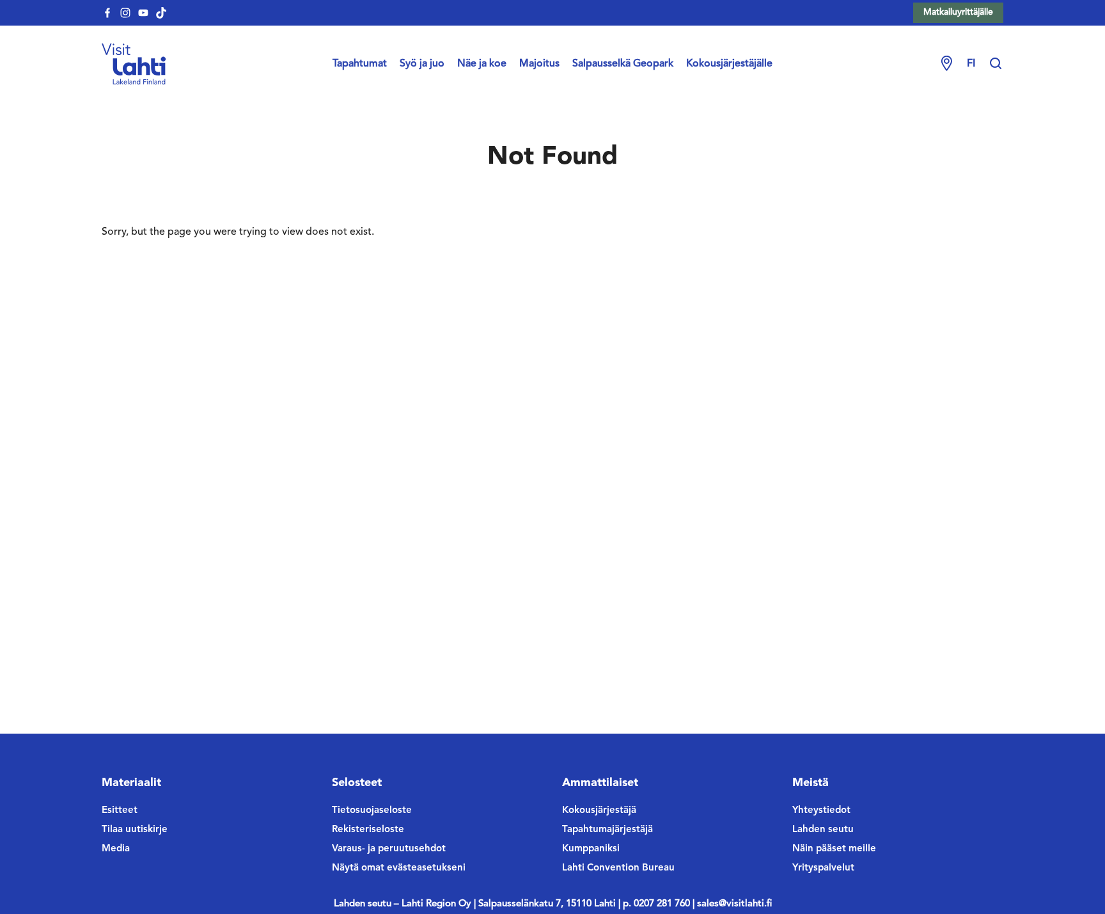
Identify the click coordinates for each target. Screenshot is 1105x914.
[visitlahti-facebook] (107, 12)
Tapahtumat (360, 64)
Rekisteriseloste (368, 830)
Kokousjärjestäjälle (729, 64)
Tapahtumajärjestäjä (607, 830)
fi (971, 64)
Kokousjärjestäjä (599, 811)
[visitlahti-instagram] (125, 12)
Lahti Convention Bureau (618, 868)
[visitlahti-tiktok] (161, 12)
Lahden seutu (823, 830)
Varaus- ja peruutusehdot (389, 849)
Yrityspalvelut (823, 868)
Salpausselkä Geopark (622, 64)
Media (116, 849)
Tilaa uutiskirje (135, 830)
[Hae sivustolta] (995, 64)
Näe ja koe (481, 64)
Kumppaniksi (591, 849)
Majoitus (539, 64)
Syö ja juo (422, 64)
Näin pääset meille (834, 849)
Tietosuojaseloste (372, 811)
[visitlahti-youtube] (143, 12)
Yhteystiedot (821, 811)
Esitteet (119, 811)
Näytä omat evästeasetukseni (399, 868)
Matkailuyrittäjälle (958, 12)
